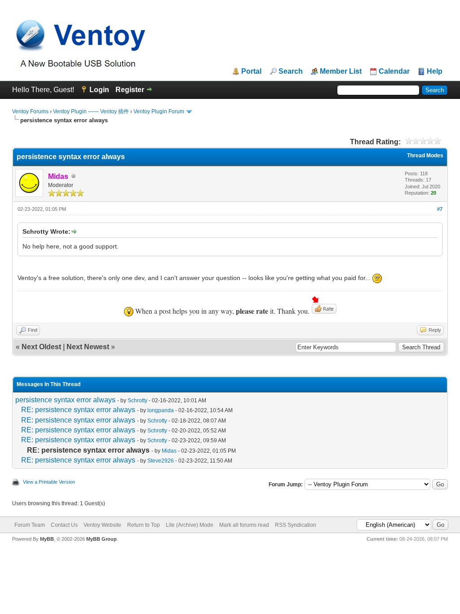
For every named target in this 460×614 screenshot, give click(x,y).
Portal (251, 71)
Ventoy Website (102, 525)
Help (434, 71)
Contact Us (64, 525)
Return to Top (143, 525)
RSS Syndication (295, 525)
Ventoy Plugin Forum (158, 111)
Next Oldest (41, 347)
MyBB (47, 539)
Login (99, 89)
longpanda (160, 410)
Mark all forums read (244, 525)
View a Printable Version (49, 482)
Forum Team (29, 525)
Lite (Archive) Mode (189, 525)
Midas (169, 451)
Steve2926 (160, 461)
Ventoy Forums (30, 111)
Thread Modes (425, 155)
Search (291, 71)
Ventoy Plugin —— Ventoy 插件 (91, 111)
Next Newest (87, 347)
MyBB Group (101, 539)
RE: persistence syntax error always (78, 410)
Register (129, 89)
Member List (341, 71)
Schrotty (137, 400)
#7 (439, 209)
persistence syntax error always (65, 400)
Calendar (394, 71)
